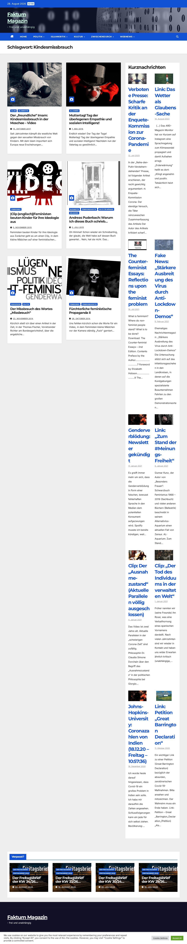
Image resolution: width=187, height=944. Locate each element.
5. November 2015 (22, 227)
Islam (13, 111)
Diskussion (15, 304)
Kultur (79, 36)
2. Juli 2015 (78, 227)
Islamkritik (58, 36)
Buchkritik (74, 209)
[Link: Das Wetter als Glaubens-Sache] (164, 81)
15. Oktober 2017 (22, 129)
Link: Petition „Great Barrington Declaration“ (165, 725)
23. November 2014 (23, 318)
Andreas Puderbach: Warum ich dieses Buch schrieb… (91, 219)
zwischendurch (101, 36)
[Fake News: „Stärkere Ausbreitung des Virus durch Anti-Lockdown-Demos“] (164, 247)
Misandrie (74, 213)
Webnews (126, 36)
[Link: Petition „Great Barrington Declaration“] (164, 698)
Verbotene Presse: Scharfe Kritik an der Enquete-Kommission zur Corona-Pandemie (138, 119)
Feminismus (16, 209)
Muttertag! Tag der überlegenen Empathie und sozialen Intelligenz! (90, 119)
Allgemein (74, 111)
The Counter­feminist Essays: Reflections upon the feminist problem (138, 280)
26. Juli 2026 (108, 887)
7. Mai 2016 (77, 129)
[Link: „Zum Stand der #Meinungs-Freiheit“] (164, 422)
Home (23, 36)
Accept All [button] (177, 938)
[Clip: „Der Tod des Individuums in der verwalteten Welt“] (164, 558)
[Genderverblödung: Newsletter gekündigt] (137, 422)
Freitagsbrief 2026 (21, 873)
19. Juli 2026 (151, 887)
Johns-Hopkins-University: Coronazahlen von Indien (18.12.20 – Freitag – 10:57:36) (138, 734)
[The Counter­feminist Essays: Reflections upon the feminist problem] (137, 247)
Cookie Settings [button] (160, 938)
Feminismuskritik (89, 209)
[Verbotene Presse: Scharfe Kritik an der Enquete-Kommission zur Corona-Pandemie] (137, 81)
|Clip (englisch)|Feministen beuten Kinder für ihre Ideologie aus (34, 218)
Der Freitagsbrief (20, 869)
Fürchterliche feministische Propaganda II (90, 311)
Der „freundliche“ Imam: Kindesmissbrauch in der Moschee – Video (29, 119)
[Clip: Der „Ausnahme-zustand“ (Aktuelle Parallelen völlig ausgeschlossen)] (137, 558)
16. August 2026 (67, 887)
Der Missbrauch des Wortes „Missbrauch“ (31, 311)
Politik (38, 36)
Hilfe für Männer (106, 209)
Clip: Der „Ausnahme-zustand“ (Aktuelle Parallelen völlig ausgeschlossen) (139, 590)
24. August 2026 (24, 887)
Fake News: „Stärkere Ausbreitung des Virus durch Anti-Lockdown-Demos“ (165, 286)
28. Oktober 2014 (81, 318)
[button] (177, 36)
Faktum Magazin (27, 917)
